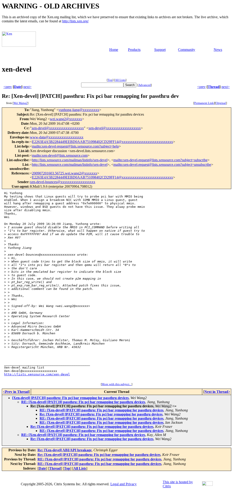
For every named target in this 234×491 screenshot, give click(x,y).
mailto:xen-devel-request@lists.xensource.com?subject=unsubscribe (162, 164)
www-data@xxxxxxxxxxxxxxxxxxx (56, 137)
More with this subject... (116, 384)
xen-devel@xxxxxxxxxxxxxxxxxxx (58, 128)
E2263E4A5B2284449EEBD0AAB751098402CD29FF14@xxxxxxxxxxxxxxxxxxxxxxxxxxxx (102, 142)
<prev (7, 87)
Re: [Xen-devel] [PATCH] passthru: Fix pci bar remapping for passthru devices (101, 414)
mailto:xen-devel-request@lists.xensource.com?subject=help (75, 146)
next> (27, 87)
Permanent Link (204, 103)
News (218, 50)
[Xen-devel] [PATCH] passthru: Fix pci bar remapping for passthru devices (70, 398)
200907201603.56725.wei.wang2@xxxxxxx (64, 173)
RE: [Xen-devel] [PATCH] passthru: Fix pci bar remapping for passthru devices (83, 402)
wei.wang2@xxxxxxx (66, 119)
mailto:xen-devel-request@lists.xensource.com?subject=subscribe (160, 160)
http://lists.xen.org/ (75, 21)
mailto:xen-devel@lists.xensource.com (60, 155)
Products (134, 50)
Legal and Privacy (123, 484)
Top (110, 80)
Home (113, 50)
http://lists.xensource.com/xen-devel (37, 374)
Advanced (144, 85)
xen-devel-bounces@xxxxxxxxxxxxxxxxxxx (62, 182)
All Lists (120, 80)
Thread (213, 87)
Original (221, 103)
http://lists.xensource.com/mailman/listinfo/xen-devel (69, 160)
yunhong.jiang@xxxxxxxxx (78, 110)
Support (160, 50)
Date (17, 87)
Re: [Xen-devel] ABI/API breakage (64, 450)
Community (186, 50)
